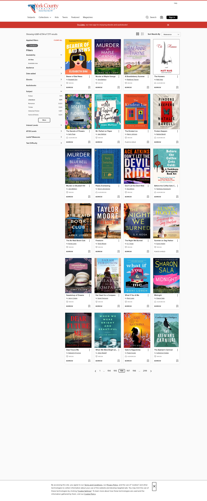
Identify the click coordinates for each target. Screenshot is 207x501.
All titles (31, 60)
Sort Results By (154, 34)
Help (175, 3)
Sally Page (71, 134)
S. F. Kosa (130, 244)
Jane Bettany (102, 80)
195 (115, 371)
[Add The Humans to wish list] (177, 87)
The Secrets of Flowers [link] (75, 131)
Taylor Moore (102, 244)
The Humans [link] (159, 77)
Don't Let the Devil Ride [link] (134, 186)
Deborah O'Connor (74, 353)
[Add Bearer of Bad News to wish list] (89, 87)
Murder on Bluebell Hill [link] (75, 186)
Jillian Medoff (102, 353)
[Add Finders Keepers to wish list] (177, 142)
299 (145, 371)
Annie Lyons (72, 244)
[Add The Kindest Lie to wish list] (147, 142)
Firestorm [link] (99, 241)
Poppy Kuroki (131, 353)
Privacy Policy (112, 485)
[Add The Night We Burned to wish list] (147, 251)
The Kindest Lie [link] (131, 131)
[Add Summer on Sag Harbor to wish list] (177, 251)
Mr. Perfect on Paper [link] (104, 131)
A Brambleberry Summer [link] (135, 77)
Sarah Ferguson (103, 298)
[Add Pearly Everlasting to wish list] (118, 196)
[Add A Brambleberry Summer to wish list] (147, 87)
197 (128, 371)
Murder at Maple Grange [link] (105, 77)
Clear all (58, 40)
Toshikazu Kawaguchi (163, 189)
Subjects (31, 17)
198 (134, 371)
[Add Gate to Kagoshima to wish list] (147, 361)
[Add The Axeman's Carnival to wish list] (177, 361)
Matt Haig (159, 80)
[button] (151, 17)
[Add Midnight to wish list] (177, 306)
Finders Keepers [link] (160, 131)
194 (109, 371)
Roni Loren (130, 298)
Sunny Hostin (160, 244)
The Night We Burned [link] (134, 241)
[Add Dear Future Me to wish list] (89, 361)
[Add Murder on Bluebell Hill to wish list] (89, 196)
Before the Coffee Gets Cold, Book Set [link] (165, 186)
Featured (75, 17)
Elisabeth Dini (72, 80)
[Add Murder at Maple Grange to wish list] (118, 87)
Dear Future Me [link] (72, 350)
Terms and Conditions (93, 485)
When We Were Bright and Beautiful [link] (107, 350)
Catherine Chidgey (162, 353)
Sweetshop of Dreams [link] (75, 295)
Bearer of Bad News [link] (74, 77)
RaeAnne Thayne (132, 80)
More (44, 120)
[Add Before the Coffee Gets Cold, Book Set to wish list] (177, 196)
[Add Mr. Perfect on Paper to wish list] (118, 142)
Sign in (172, 17)
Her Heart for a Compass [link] (105, 295)
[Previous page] (95, 370)
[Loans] (161, 17)
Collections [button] (44, 17)
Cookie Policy (90, 494)
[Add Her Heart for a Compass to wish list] (118, 306)
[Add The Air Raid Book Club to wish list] (89, 251)
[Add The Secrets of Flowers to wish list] (89, 142)
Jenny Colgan (72, 298)
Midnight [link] (158, 295)
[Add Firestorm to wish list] (118, 251)
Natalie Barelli (161, 134)
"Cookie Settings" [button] (84, 491)
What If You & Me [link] (132, 295)
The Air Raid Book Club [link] (75, 241)
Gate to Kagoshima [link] (132, 350)
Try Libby (81, 25)
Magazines (88, 17)
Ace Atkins (130, 189)
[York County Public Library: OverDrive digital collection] (43, 8)
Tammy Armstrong (104, 189)
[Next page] (151, 370)
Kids (57, 17)
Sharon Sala (160, 298)
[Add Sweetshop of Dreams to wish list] (89, 306)
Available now (33, 63)
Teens (65, 17)
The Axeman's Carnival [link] (163, 350)
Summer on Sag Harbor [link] (163, 241)
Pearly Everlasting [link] (103, 186)
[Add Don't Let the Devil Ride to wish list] (147, 196)
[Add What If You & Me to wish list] (147, 306)
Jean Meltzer (102, 134)
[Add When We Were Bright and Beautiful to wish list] (118, 361)
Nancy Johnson (132, 134)
